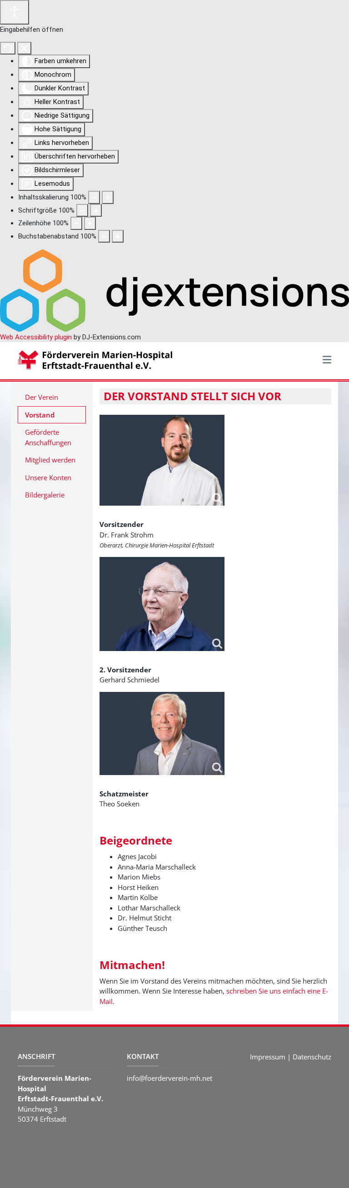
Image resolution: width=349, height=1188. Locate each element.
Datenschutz (312, 1056)
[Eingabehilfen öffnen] (14, 12)
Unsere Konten (48, 477)
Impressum (267, 1056)
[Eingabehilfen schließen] (24, 48)
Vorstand (40, 414)
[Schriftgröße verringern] (82, 210)
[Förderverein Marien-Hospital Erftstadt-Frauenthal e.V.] (102, 359)
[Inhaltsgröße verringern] (94, 197)
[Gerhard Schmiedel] (162, 604)
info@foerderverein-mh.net (169, 1078)
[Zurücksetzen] (7, 48)
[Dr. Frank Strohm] (162, 460)
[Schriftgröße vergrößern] (96, 210)
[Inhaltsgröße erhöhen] (108, 197)
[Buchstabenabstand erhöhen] (118, 236)
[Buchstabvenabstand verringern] (104, 236)
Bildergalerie (45, 494)
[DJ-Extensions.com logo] (174, 290)
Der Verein (41, 397)
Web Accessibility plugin (36, 337)
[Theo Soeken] (162, 733)
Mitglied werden (50, 459)
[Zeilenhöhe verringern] (76, 223)
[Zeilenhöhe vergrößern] (90, 223)
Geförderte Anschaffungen (48, 437)
